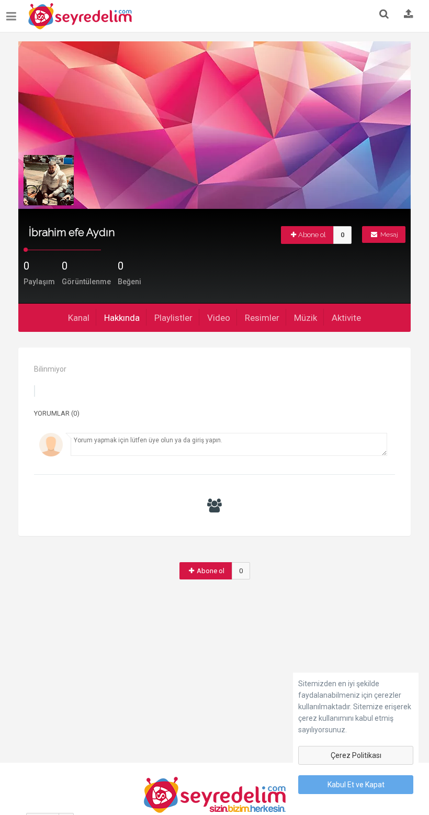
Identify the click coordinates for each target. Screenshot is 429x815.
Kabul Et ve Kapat (356, 784)
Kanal (78, 317)
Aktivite (346, 317)
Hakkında (122, 317)
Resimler (262, 317)
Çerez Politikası (356, 755)
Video (218, 317)
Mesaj (388, 234)
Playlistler (173, 317)
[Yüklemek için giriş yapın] (408, 15)
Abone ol (312, 235)
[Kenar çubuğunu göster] (13, 12)
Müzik (305, 317)
